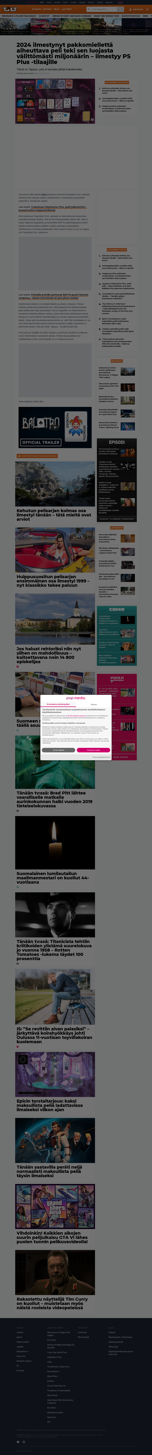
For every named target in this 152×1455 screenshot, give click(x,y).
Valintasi (94, 704)
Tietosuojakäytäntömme (101, 757)
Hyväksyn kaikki (93, 750)
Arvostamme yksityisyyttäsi (58, 704)
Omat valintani (58, 750)
